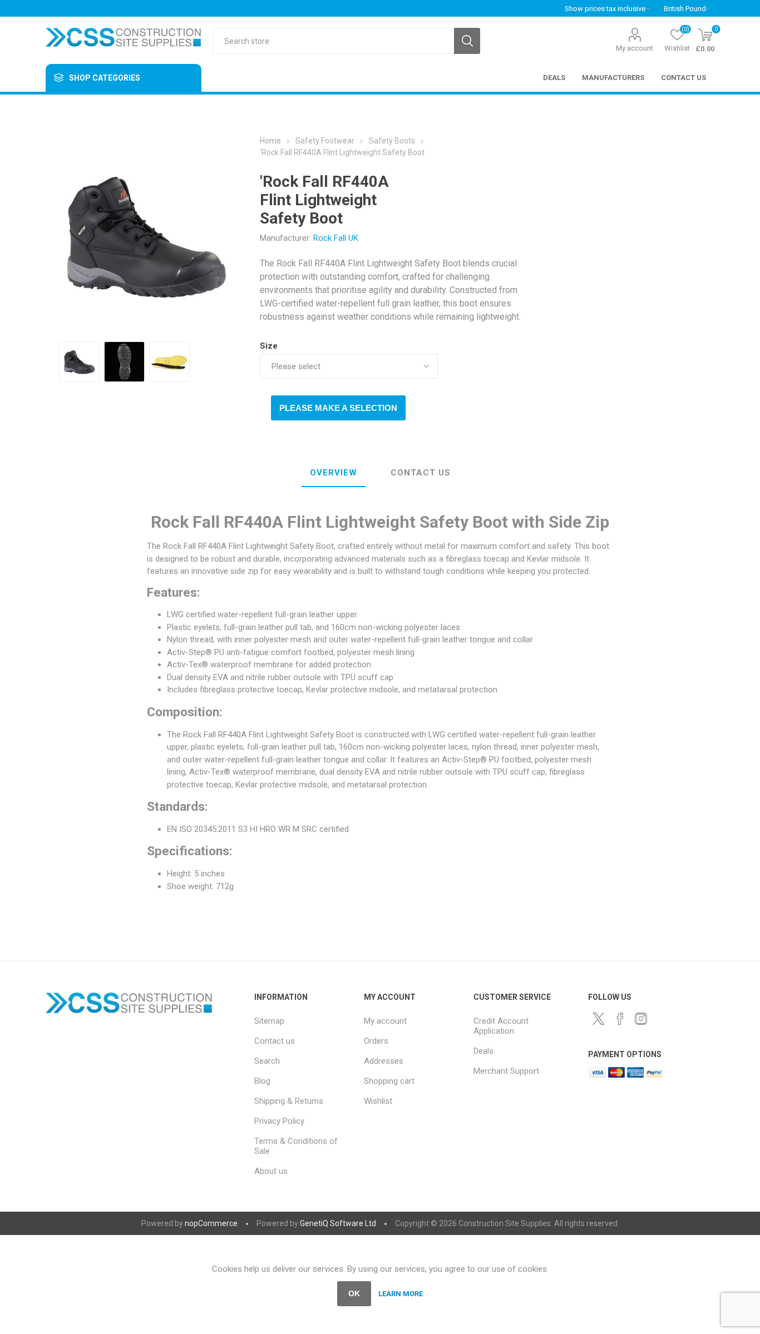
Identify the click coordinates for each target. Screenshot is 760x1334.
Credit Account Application (501, 1026)
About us (271, 1171)
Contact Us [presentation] (421, 473)
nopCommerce (211, 1223)
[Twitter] (599, 1019)
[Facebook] (620, 1019)
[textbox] (333, 41)
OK (354, 1293)
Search (467, 41)
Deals (483, 1051)
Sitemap (269, 1021)
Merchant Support (506, 1071)
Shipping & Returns (288, 1101)
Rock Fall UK (335, 238)
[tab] (334, 473)
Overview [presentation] (333, 473)
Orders (376, 1041)
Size (269, 346)
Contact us (274, 1041)
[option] (79, 361)
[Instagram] (641, 1019)
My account (634, 48)
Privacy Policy (279, 1121)
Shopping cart (389, 1081)
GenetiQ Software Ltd (338, 1223)
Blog (262, 1081)
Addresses (383, 1061)
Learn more (400, 1294)
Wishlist (378, 1101)
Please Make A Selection (338, 408)
